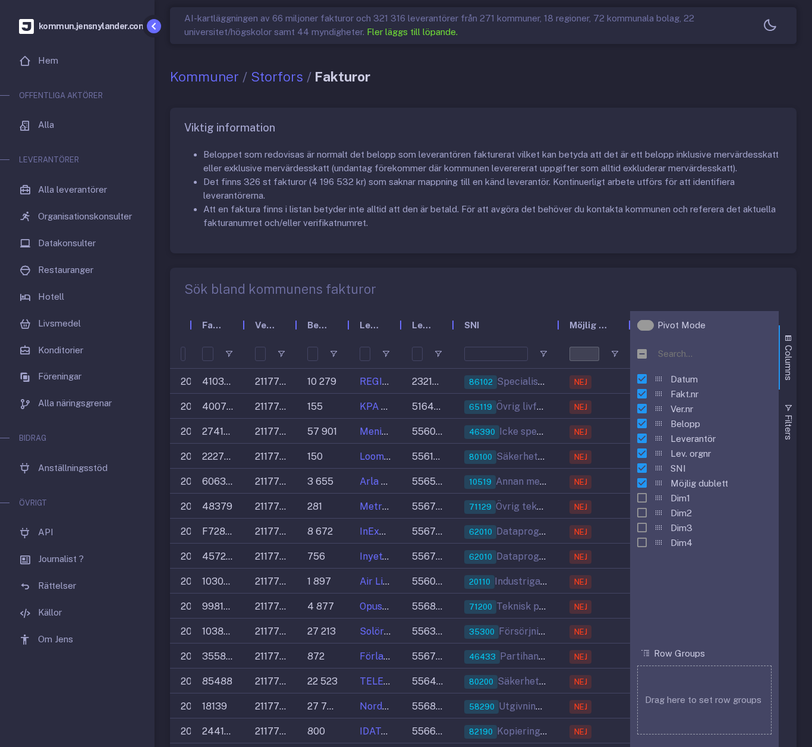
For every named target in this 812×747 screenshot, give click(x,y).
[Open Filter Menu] (229, 354)
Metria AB (382, 506)
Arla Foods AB (391, 481)
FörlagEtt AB (389, 656)
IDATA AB (381, 731)
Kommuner (204, 76)
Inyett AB (381, 556)
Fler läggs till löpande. (412, 32)
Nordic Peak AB (395, 706)
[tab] (788, 357)
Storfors (277, 76)
